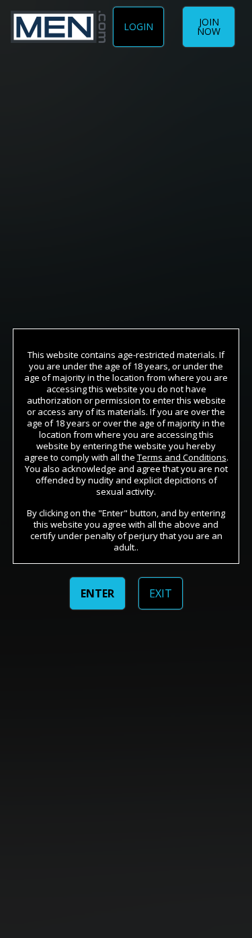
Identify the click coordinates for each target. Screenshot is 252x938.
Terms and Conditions (181, 457)
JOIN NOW (208, 26)
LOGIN (138, 26)
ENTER (97, 593)
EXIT (160, 593)
